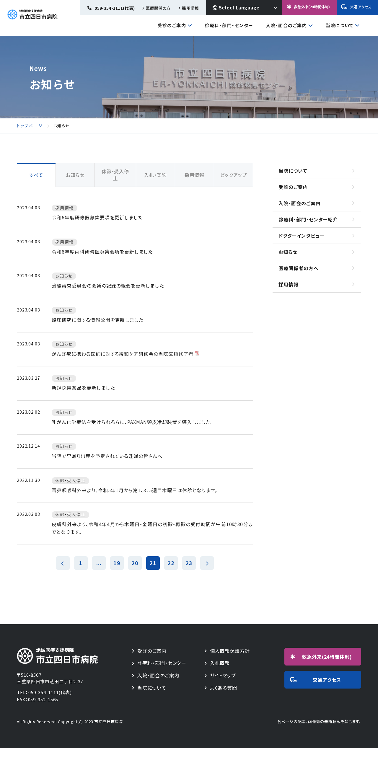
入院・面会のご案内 (286, 25)
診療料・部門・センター (161, 663)
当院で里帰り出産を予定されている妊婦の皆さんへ (107, 455)
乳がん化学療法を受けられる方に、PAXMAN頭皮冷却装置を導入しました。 (132, 421)
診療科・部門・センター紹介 (308, 219)
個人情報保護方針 (230, 651)
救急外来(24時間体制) (312, 6)
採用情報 (190, 8)
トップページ (30, 125)
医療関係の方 (158, 8)
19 (116, 563)
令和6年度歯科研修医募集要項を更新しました (102, 251)
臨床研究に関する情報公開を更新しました (97, 319)
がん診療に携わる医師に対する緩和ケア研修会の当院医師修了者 (122, 353)
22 (171, 563)
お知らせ (287, 251)
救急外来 (327, 656)
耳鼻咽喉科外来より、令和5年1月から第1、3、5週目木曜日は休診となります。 (134, 490)
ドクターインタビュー (301, 235)
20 (135, 563)
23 (189, 563)
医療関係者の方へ (298, 268)
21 (153, 563)
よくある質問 (223, 688)
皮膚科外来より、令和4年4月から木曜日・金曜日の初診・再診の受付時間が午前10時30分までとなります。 (152, 528)
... (99, 563)
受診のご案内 (171, 25)
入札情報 (220, 663)
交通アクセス (361, 6)
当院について (339, 25)
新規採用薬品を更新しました (83, 387)
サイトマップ (223, 675)
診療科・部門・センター (229, 25)
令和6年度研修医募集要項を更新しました (97, 217)
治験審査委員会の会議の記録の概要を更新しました (108, 285)
